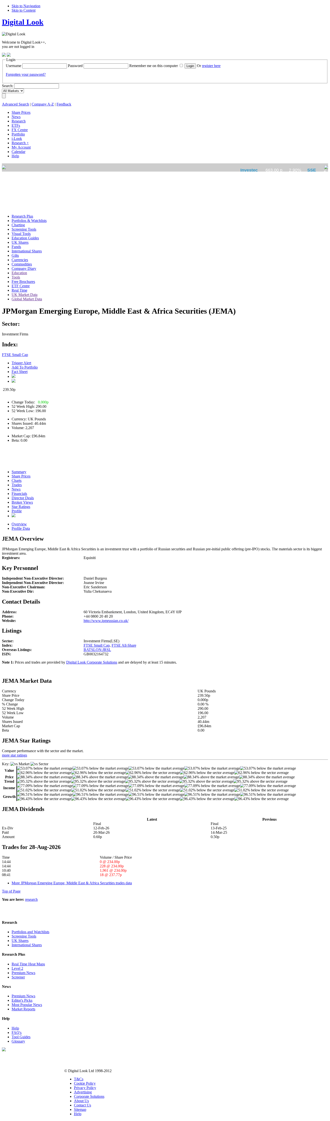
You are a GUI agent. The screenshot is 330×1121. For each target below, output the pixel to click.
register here (211, 66)
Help (15, 1028)
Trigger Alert (21, 363)
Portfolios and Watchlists (30, 932)
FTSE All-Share (124, 645)
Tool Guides (21, 1037)
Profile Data (21, 528)
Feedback (64, 104)
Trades (17, 485)
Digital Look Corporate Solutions (91, 662)
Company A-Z (43, 104)
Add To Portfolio (25, 367)
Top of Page (11, 891)
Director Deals (23, 498)
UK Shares (20, 941)
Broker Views (22, 502)
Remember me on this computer (153, 66)
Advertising (83, 1092)
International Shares (27, 945)
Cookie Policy (85, 1083)
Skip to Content (24, 10)
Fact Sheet (20, 372)
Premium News (23, 973)
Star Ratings (21, 507)
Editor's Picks (22, 1000)
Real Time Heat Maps (28, 964)
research (31, 899)
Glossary (18, 1041)
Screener (18, 977)
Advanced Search (15, 104)
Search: (7, 86)
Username (13, 66)
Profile (17, 511)
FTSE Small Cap (15, 355)
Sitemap (80, 1109)
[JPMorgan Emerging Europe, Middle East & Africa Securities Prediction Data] (13, 516)
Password (75, 66)
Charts (17, 480)
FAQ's (17, 1032)
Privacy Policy (85, 1088)
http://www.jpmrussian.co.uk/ (106, 621)
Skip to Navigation (26, 6)
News (16, 489)
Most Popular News (27, 1005)
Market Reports (23, 1009)
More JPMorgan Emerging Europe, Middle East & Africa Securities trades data (72, 883)
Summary (19, 472)
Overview (19, 524)
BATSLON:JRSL (97, 650)
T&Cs (78, 1079)
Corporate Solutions (89, 1096)
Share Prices (21, 476)
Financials (19, 494)
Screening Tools (24, 936)
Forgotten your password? (26, 74)
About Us (81, 1101)
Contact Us (82, 1105)
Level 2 (17, 968)
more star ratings (14, 755)
